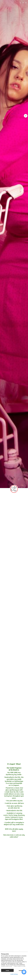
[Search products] (26, 116)
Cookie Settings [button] (14, 974)
